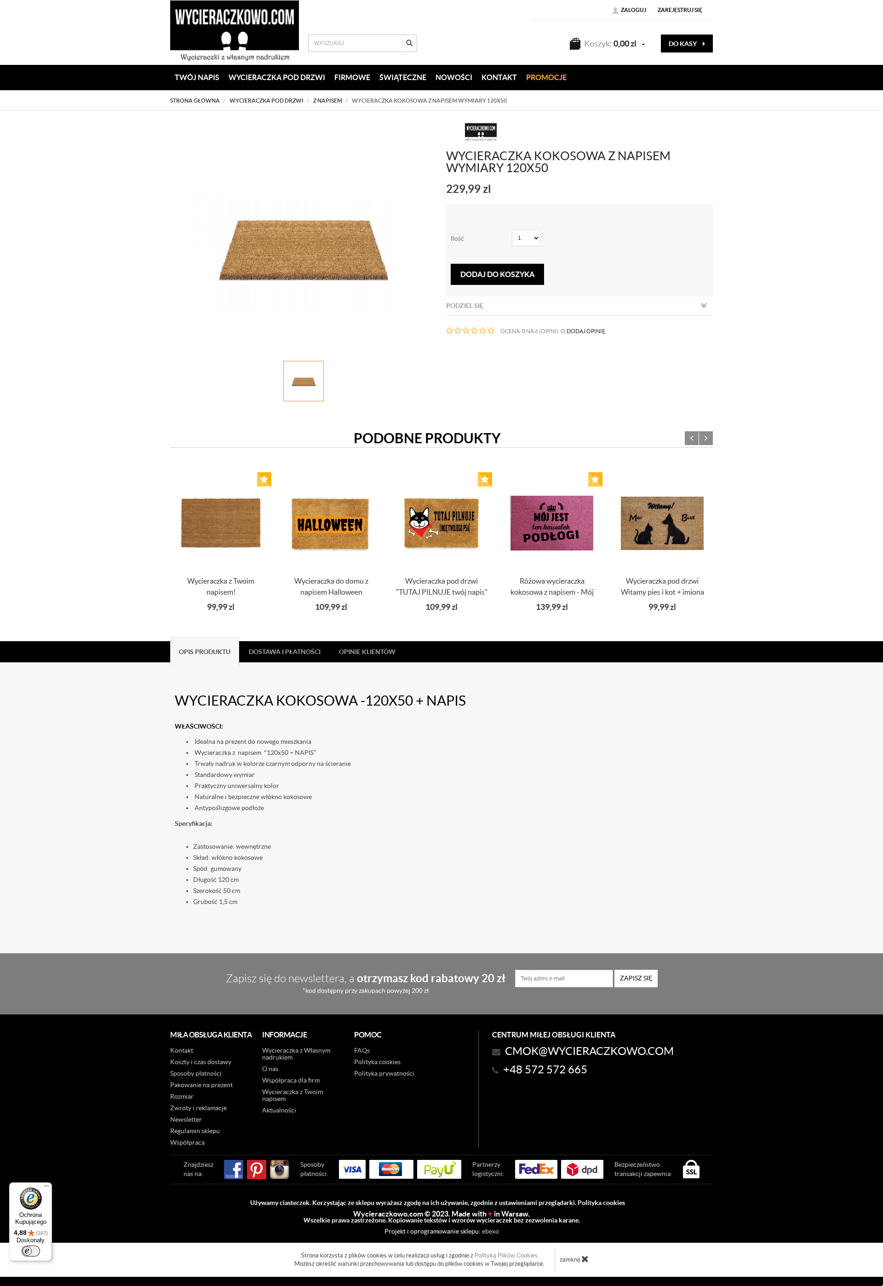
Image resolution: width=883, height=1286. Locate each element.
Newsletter (186, 1119)
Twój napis (197, 77)
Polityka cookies (377, 1062)
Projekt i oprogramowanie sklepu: (441, 1231)
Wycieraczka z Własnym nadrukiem (296, 1054)
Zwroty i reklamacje (198, 1108)
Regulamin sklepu (195, 1131)
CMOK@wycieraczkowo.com (589, 1051)
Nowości (454, 77)
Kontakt (181, 1050)
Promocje (546, 77)
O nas (270, 1068)
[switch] (31, 1251)
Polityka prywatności (384, 1073)
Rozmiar (182, 1096)
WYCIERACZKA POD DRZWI (277, 77)
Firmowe (352, 77)
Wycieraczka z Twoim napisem (292, 1095)
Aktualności (279, 1110)
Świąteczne (402, 77)
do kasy (683, 43)
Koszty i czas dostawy (200, 1062)
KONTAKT (499, 77)
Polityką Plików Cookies (506, 1255)
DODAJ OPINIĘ (586, 331)
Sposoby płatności (196, 1073)
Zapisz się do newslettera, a (365, 983)
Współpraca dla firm (291, 1080)
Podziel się (464, 305)
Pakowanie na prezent (201, 1085)
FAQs (362, 1050)
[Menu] (46, 1187)
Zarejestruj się (680, 10)
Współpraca (187, 1142)
